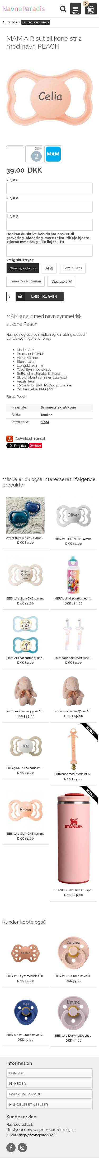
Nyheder (17, 1084)
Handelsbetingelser (28, 1105)
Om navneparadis (25, 1094)
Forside (11, 22)
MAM (45, 422)
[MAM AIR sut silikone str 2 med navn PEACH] (49, 98)
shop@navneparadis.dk (36, 1135)
